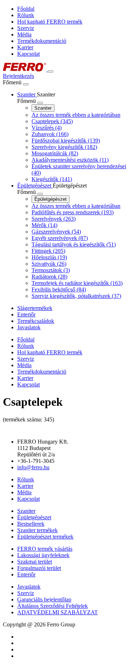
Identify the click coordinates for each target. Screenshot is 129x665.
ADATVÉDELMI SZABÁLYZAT (57, 612)
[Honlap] (25, 69)
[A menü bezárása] (26, 84)
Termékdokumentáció (41, 41)
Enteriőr (26, 574)
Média (24, 34)
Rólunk (25, 15)
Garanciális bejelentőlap (44, 599)
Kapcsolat (28, 54)
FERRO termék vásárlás (44, 549)
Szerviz (25, 28)
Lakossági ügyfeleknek (43, 555)
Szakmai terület (34, 562)
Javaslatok (28, 587)
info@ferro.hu (33, 467)
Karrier (25, 47)
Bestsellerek (30, 524)
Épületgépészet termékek (45, 537)
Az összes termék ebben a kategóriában (76, 115)
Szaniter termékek (37, 530)
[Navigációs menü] (50, 71)
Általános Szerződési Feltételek (52, 606)
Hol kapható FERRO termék (49, 22)
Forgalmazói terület (39, 568)
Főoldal (25, 9)
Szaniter (43, 108)
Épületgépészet (50, 199)
